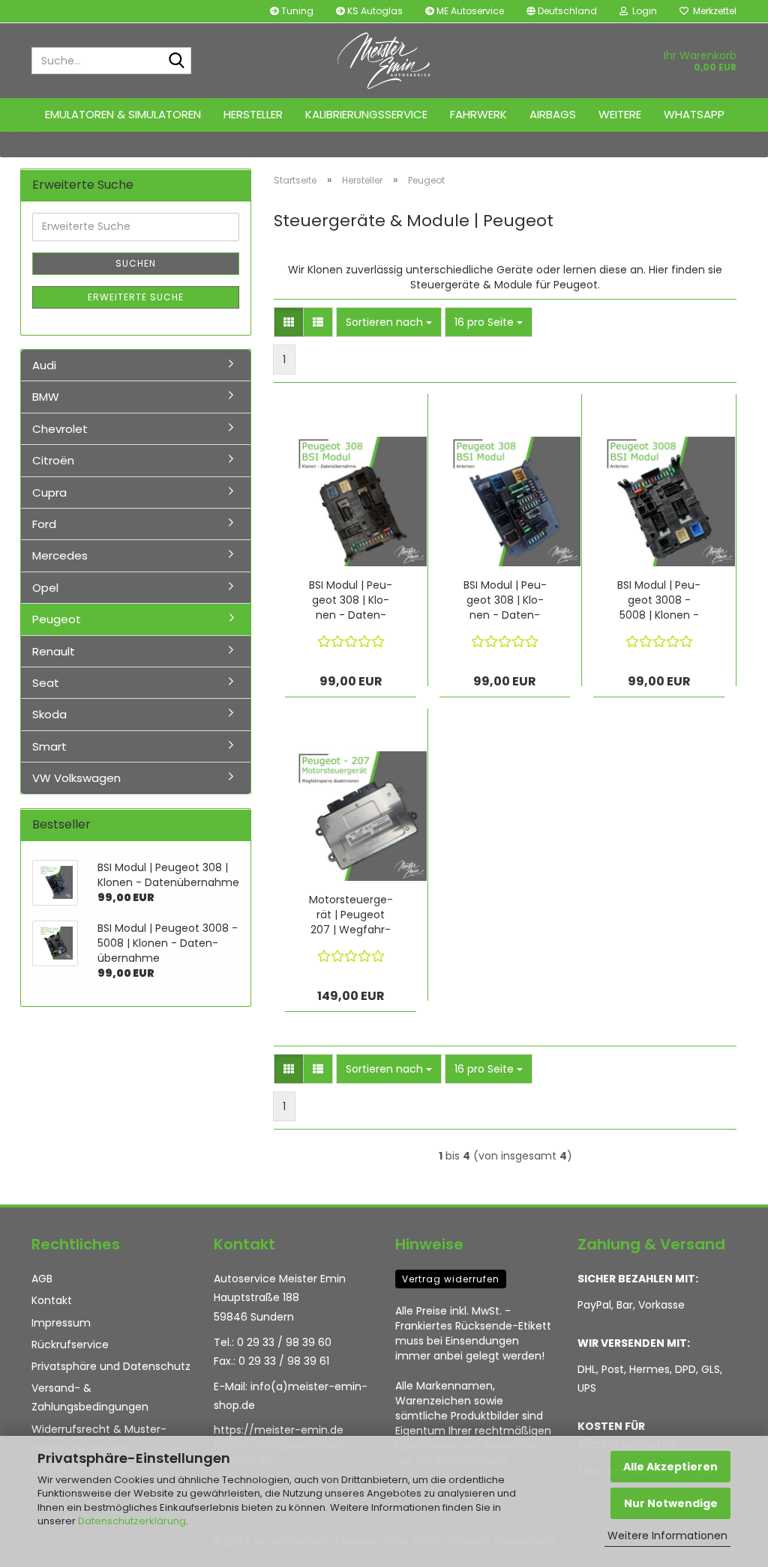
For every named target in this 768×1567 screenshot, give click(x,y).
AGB (42, 1278)
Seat (45, 683)
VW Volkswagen (76, 778)
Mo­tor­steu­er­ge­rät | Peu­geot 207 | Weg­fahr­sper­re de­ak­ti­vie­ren (351, 914)
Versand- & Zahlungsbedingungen (90, 1397)
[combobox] (389, 322)
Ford (44, 524)
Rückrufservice (70, 1344)
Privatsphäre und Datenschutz (111, 1366)
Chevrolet (60, 429)
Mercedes (60, 555)
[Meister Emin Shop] (384, 60)
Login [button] (642, 10)
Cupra (49, 492)
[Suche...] (177, 61)
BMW (45, 396)
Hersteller (253, 114)
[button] (561, 11)
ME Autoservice (469, 10)
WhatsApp (694, 114)
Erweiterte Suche (136, 297)
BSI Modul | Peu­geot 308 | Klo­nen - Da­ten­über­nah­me (350, 600)
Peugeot (56, 619)
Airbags (553, 114)
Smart (49, 746)
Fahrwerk (478, 114)
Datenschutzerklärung (132, 1521)
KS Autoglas (374, 10)
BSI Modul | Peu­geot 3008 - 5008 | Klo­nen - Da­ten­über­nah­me (658, 600)
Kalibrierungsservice (366, 114)
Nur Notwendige (671, 1503)
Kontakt (52, 1300)
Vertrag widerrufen (451, 1279)
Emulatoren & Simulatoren (123, 114)
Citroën (53, 460)
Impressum (61, 1322)
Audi (44, 365)
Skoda (49, 714)
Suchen (136, 263)
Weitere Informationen (668, 1535)
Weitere (619, 114)
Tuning (296, 10)
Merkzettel (712, 10)
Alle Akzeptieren (670, 1466)
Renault (53, 651)
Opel (45, 587)
